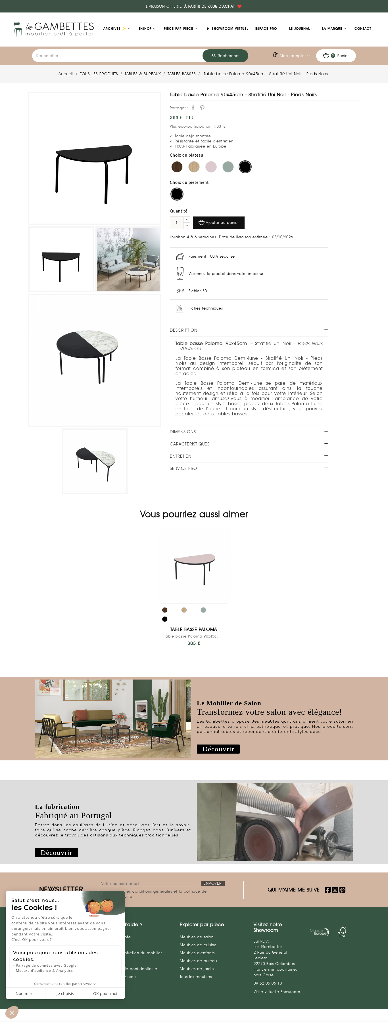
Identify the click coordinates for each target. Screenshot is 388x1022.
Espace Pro (266, 29)
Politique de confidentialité (131, 968)
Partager (193, 107)
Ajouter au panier (222, 222)
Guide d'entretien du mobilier (134, 952)
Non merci (26, 993)
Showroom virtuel (226, 28)
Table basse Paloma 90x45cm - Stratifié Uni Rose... (194, 636)
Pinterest (202, 107)
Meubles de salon (197, 937)
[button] (218, 749)
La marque (332, 29)
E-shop (145, 29)
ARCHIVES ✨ (115, 29)
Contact (362, 29)
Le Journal (299, 29)
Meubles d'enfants (197, 952)
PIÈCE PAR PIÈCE (178, 29)
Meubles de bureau (198, 960)
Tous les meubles (196, 976)
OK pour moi (105, 993)
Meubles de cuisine (198, 945)
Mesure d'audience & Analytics (44, 970)
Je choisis (65, 993)
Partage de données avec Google (46, 965)
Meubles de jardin (197, 968)
